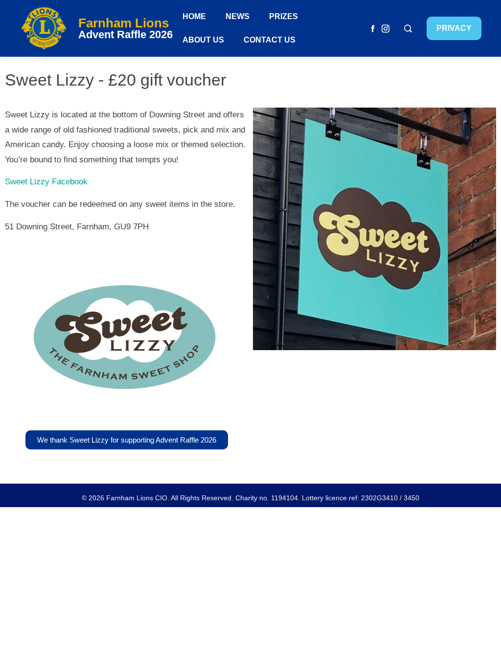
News (238, 16)
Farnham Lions (123, 23)
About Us (203, 40)
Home (194, 16)
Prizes (283, 16)
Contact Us (270, 40)
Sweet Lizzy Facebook (46, 181)
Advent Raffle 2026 (125, 34)
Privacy (454, 28)
